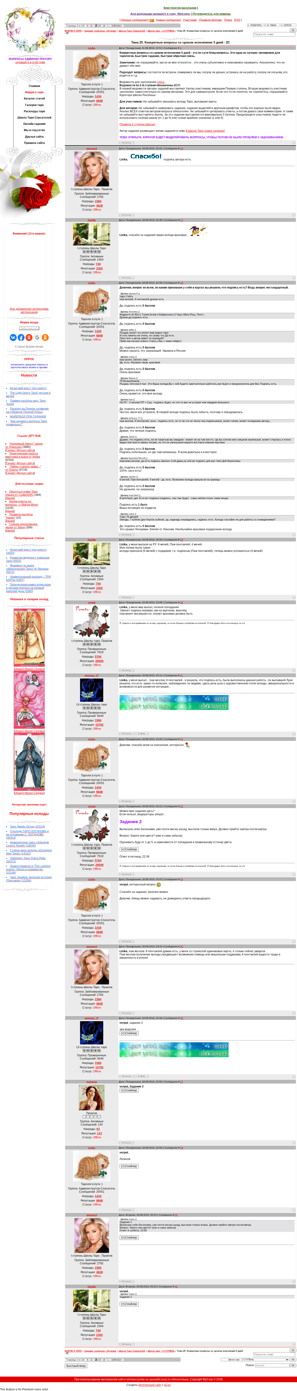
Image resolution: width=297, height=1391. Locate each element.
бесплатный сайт (149, 1385)
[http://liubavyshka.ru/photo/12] (146, 159)
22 (181, 739)
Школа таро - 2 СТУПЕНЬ (161, 31)
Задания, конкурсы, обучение (100, 31)
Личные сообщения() (135, 19)
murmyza (92, 1081)
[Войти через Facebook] (21, 337)
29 (176, 1215)
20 (181, 602)
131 (118, 26)
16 (181, 148)
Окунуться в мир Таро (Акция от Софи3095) (21, 493)
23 (181, 806)
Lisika (91, 48)
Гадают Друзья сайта (20, 450)
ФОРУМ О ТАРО (73, 31)
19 (181, 539)
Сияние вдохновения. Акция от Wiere (21, 526)
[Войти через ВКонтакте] (13, 337)
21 (181, 675)
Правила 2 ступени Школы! (137, 124)
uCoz (167, 1385)
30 (176, 1286)
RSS (237, 19)
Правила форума (210, 19)
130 (114, 26)
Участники (190, 19)
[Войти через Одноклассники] (45, 337)
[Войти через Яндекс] (29, 337)
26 (181, 1018)
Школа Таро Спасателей (132, 31)
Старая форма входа (29, 346)
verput (91, 602)
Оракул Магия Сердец (29, 669)
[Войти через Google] (37, 337)
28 (181, 1147)
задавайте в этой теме (30, 62)
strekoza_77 (92, 675)
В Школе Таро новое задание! (205, 130)
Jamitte (91, 220)
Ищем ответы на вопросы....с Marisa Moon (21, 503)
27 (181, 1081)
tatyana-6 (92, 148)
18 (181, 283)
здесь (161, 82)
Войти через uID (29, 328)
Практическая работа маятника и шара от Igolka (22, 455)
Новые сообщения (168, 19)
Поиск (228, 19)
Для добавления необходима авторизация (29, 310)
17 (181, 220)
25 (181, 946)
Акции (10, 498)
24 (181, 879)
